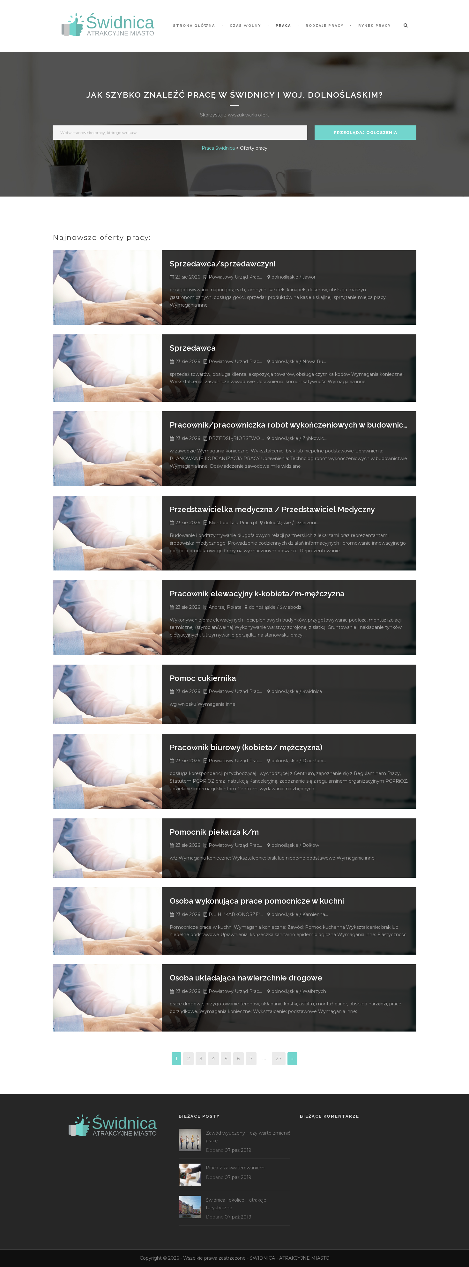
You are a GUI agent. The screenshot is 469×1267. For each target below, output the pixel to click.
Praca (283, 26)
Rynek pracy (374, 26)
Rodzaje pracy (325, 26)
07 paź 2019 (238, 1150)
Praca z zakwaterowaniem (235, 1168)
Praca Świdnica (218, 148)
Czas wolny (245, 26)
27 (279, 1058)
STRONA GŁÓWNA (194, 26)
